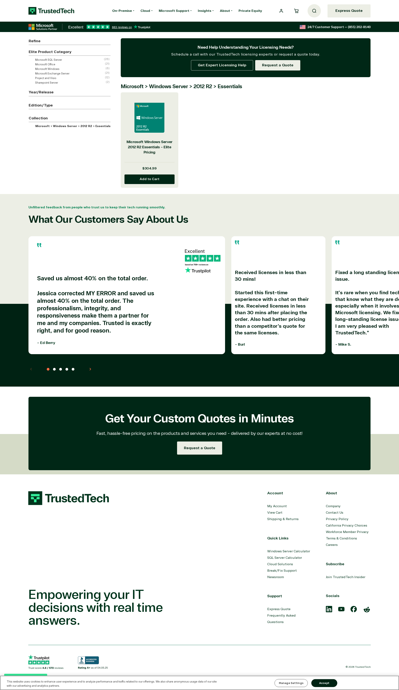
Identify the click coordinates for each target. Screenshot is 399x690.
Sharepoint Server (46, 82)
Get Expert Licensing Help (222, 65)
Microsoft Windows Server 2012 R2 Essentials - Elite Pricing (149, 147)
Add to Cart (149, 179)
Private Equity (250, 11)
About (225, 11)
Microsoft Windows (46, 69)
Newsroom (275, 577)
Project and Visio (45, 78)
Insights (204, 11)
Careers (332, 545)
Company (333, 506)
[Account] (281, 11)
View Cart (274, 513)
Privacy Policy (337, 519)
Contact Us (334, 513)
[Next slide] (90, 369)
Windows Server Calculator (288, 551)
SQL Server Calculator (284, 558)
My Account (277, 506)
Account (275, 493)
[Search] (314, 10)
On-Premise (122, 11)
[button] (296, 10)
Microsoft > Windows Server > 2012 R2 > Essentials (72, 126)
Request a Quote (277, 65)
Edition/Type (41, 105)
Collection (38, 118)
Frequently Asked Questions (281, 618)
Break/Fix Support (282, 571)
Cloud (145, 11)
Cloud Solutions (280, 564)
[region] (199, 683)
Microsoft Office (44, 64)
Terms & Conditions (341, 538)
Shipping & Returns (283, 519)
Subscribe (335, 564)
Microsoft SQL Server (48, 60)
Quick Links (277, 538)
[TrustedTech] (51, 10)
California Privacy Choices (346, 525)
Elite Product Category (50, 51)
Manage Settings (291, 683)
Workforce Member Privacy (347, 532)
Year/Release (41, 92)
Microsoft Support (174, 11)
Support (274, 596)
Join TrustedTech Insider (345, 577)
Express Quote (349, 10)
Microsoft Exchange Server (51, 73)
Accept (324, 683)
